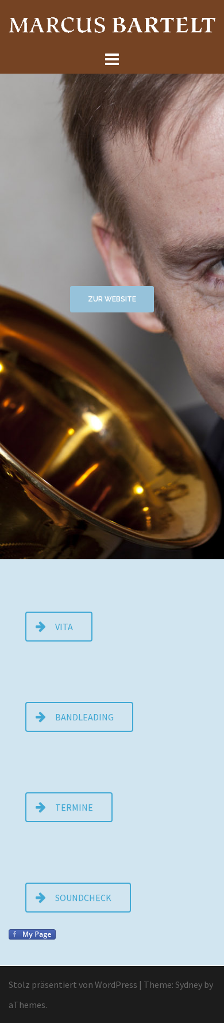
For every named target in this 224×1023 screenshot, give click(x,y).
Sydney (188, 984)
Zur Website (112, 299)
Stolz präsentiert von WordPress (73, 984)
